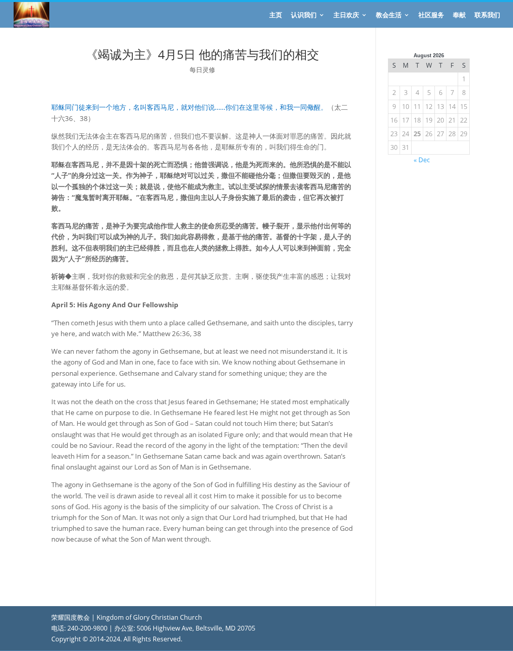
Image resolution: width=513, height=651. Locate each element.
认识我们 (304, 15)
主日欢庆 (346, 15)
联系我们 (487, 15)
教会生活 (389, 15)
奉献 (459, 15)
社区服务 (431, 15)
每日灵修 (202, 69)
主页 (275, 15)
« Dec (422, 159)
